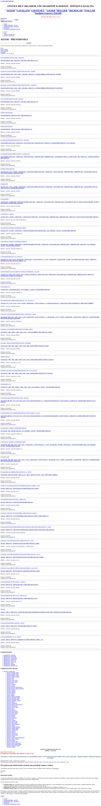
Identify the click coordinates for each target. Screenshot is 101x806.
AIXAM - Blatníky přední (13, 672)
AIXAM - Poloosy (11, 747)
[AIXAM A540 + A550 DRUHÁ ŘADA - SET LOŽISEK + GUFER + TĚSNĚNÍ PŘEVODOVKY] (5, 286)
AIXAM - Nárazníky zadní (13, 699)
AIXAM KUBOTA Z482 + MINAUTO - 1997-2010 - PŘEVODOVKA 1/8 (19, 60)
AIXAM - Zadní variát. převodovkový (16, 737)
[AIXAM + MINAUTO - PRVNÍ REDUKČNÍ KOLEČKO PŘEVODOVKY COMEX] (20, 554)
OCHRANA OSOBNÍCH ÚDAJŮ (12, 29)
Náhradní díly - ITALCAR (10, 661)
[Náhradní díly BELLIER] (61, 10)
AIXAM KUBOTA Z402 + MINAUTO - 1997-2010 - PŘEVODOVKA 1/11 (19, 101)
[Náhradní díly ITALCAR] (89, 10)
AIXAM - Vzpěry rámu (12, 735)
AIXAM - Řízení (11, 716)
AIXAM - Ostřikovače (12, 703)
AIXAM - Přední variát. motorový (15, 704)
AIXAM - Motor (10, 694)
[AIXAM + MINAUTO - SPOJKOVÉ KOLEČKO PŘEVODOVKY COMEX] (17, 540)
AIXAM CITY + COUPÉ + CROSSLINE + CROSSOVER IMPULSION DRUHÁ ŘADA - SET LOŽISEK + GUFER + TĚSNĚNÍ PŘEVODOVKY (38, 230)
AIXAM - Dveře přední (12, 680)
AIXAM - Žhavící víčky (12, 741)
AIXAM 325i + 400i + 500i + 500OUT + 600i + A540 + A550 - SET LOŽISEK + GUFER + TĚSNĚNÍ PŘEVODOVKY (30, 387)
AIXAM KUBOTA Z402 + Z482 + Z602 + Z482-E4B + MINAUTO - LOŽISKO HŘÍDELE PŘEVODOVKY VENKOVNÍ (31, 88)
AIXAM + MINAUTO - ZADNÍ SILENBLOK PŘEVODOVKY (17, 502)
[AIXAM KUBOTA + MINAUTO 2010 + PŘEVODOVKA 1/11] (7, 126)
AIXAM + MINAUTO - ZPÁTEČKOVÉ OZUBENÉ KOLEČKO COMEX (20, 488)
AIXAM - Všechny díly (9, 671)
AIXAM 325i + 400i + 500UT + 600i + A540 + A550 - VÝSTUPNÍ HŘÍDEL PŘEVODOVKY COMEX (26, 332)
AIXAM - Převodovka (12, 705)
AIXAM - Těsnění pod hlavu (13, 727)
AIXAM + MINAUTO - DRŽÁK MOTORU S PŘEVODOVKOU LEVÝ (19, 598)
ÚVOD (5, 24)
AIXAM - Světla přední (12, 721)
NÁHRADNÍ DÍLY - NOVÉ (10, 25)
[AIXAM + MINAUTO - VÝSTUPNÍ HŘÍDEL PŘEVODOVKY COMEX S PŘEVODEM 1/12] (19, 513)
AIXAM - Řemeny (11, 715)
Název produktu (4, 49)
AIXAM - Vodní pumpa (12, 733)
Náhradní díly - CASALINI (10, 657)
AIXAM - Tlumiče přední (13, 728)
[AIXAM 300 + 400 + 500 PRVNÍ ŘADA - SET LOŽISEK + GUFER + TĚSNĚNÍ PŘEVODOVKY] (13, 428)
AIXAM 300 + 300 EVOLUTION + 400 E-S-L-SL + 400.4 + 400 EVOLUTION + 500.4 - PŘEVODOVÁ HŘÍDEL (29, 474)
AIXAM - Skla (10, 719)
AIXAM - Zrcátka (11, 740)
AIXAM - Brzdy (10, 678)
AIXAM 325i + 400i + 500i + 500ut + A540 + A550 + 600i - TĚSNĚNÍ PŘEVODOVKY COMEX (25, 346)
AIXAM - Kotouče (11, 690)
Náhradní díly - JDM (8, 663)
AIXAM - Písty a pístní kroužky (14, 744)
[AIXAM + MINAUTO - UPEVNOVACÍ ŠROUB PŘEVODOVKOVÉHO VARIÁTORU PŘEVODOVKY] (26, 527)
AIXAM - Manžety (11, 692)
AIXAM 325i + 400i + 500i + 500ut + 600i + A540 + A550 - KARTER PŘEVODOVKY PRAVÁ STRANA (27, 359)
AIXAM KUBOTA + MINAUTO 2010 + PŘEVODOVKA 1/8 (16, 115)
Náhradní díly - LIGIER (9, 664)
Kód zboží (3, 52)
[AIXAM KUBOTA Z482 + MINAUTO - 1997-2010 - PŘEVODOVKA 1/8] (12, 57)
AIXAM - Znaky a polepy (13, 739)
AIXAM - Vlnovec (11, 732)
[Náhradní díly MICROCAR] (75, 10)
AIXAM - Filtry (10, 683)
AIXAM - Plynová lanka (12, 707)
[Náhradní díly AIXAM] (10, 10)
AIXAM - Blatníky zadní (12, 674)
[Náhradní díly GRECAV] (47, 13)
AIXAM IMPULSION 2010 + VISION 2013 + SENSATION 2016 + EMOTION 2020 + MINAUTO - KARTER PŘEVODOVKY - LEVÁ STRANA (38, 143)
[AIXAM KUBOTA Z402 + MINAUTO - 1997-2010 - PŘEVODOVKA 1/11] (12, 99)
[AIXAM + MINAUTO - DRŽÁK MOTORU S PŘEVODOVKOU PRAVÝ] (13, 581)
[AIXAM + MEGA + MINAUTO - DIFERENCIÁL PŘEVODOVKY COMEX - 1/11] (11, 636)
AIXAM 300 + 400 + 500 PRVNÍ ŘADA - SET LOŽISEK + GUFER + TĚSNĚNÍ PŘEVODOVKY (26, 431)
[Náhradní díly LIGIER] (50, 10)
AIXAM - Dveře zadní (12, 682)
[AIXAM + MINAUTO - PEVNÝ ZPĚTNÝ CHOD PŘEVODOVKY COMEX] (19, 568)
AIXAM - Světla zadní (12, 723)
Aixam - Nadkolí (10, 695)
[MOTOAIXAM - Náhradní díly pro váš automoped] (7, 1)
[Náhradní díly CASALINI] (22, 10)
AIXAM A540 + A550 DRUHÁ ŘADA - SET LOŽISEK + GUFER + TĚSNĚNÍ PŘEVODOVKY (25, 289)
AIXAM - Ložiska (11, 691)
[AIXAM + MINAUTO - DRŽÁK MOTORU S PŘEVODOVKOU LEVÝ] (14, 595)
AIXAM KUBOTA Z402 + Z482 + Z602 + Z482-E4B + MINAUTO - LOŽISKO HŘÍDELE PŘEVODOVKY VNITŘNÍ (31, 74)
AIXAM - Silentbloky (12, 717)
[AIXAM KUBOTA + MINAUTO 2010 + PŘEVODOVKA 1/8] (7, 112)
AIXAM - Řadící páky (12, 713)
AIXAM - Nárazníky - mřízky (14, 700)
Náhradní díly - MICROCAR (10, 665)
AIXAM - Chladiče (11, 684)
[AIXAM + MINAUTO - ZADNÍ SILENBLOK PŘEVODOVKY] (13, 499)
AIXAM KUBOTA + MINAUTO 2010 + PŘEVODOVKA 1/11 (16, 129)
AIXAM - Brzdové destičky (13, 676)
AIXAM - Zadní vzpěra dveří (13, 743)
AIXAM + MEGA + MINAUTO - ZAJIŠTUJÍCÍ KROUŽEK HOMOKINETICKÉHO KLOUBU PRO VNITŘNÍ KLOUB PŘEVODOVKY (36, 612)
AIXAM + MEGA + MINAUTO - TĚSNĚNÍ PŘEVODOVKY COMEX (19, 626)
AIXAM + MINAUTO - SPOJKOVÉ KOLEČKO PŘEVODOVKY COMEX (20, 543)
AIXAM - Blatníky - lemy (13, 675)
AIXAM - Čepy (10, 679)
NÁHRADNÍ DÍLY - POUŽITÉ (11, 26)
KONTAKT (6, 28)
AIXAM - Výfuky (11, 736)
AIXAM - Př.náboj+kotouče (13, 745)
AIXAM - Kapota (11, 686)
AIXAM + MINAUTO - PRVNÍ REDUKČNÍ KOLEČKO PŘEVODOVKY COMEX (22, 557)
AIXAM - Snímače (11, 720)
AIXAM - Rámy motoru (12, 712)
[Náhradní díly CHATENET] (37, 10)
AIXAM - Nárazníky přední (13, 697)
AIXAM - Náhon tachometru (13, 696)
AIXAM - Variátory (11, 731)
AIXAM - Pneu (10, 708)
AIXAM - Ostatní (11, 701)
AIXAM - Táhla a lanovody (13, 724)
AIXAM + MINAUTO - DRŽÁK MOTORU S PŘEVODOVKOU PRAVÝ (19, 584)
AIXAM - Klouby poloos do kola (14, 687)
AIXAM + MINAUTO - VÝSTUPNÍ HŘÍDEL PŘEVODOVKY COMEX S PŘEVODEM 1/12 (25, 516)
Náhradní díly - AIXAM (9, 655)
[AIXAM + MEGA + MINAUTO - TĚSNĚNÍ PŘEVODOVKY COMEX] (12, 623)
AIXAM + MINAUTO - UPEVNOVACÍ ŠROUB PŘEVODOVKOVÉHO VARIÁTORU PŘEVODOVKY (27, 529)
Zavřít (2, 796)
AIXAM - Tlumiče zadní (12, 729)
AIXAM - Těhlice (11, 725)
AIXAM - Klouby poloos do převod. (15, 688)
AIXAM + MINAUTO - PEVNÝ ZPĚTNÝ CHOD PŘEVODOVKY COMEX (20, 571)
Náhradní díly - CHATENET (10, 659)
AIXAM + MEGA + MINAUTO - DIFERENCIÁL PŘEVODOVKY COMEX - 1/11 (22, 639)
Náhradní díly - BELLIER (10, 656)
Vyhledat (29, 43)
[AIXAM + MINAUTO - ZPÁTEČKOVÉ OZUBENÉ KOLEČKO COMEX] (20, 485)
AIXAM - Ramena (11, 709)
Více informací (55, 768)
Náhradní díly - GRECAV (10, 660)
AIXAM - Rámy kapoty (12, 711)
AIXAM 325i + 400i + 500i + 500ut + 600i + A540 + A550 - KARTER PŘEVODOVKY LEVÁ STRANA (27, 373)
